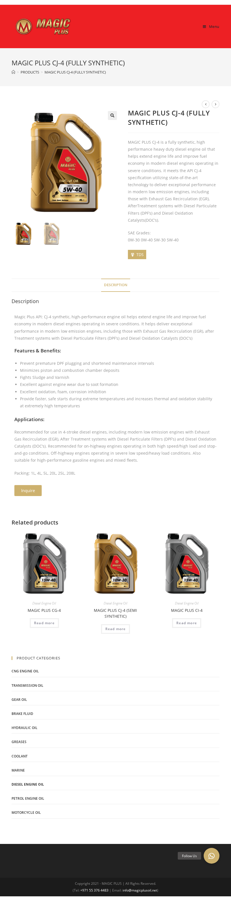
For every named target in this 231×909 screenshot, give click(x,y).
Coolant (20, 756)
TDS (140, 254)
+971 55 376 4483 (94, 890)
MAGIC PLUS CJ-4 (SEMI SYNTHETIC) (115, 613)
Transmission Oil (27, 685)
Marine (18, 770)
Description (115, 285)
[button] (28, 490)
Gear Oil (19, 699)
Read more (44, 623)
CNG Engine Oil (25, 671)
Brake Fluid (22, 713)
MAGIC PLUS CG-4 (44, 610)
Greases (19, 741)
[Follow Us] (211, 856)
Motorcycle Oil (26, 812)
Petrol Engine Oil (28, 798)
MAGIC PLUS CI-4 (187, 610)
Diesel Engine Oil (44, 603)
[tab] (115, 285)
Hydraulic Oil (24, 727)
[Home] (13, 72)
